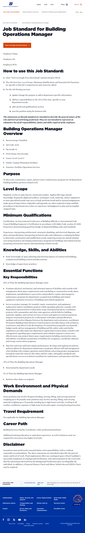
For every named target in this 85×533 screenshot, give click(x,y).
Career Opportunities (44, 498)
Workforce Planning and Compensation (54, 12)
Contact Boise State (29, 525)
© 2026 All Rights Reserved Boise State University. (70, 524)
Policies (47, 523)
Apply (39, 4)
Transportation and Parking (26, 504)
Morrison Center (59, 503)
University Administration (42, 509)
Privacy (28, 523)
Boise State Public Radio (60, 498)
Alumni (5, 508)
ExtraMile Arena (59, 508)
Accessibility (21, 523)
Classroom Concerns (37, 523)
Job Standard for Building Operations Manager (35, 22)
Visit (45, 4)
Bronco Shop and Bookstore (26, 509)
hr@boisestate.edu (29, 482)
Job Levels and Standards (11, 12)
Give (52, 4)
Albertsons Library (9, 503)
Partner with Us (42, 503)
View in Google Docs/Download (16, 45)
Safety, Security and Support (26, 498)
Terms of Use (12, 523)
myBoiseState (7, 498)
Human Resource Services (30, 12)
